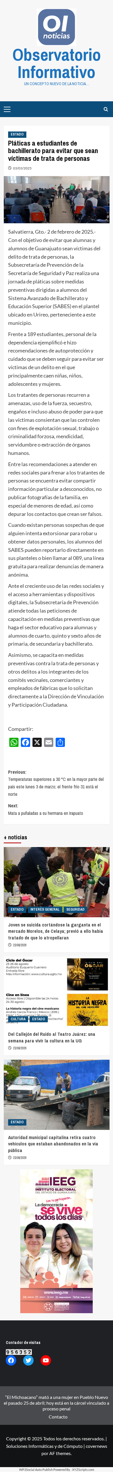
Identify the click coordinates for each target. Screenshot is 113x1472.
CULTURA (18, 1019)
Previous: (56, 783)
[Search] (106, 109)
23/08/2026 (19, 945)
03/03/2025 (22, 168)
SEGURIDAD (75, 909)
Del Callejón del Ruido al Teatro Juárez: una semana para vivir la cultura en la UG (51, 1037)
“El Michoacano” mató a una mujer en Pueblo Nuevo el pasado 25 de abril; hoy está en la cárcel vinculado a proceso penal (56, 1402)
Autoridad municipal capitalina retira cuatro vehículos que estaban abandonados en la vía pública (53, 1143)
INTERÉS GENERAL (45, 909)
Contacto (58, 1416)
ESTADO (17, 134)
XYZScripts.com (83, 1469)
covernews (96, 1446)
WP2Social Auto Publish (36, 1469)
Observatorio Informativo (56, 63)
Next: (45, 809)
